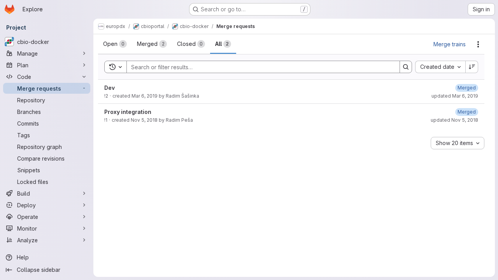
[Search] (406, 67)
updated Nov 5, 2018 (454, 120)
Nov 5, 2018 (144, 120)
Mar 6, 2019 (145, 96)
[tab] (115, 44)
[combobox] (440, 67)
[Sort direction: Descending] (472, 67)
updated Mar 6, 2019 (454, 96)
